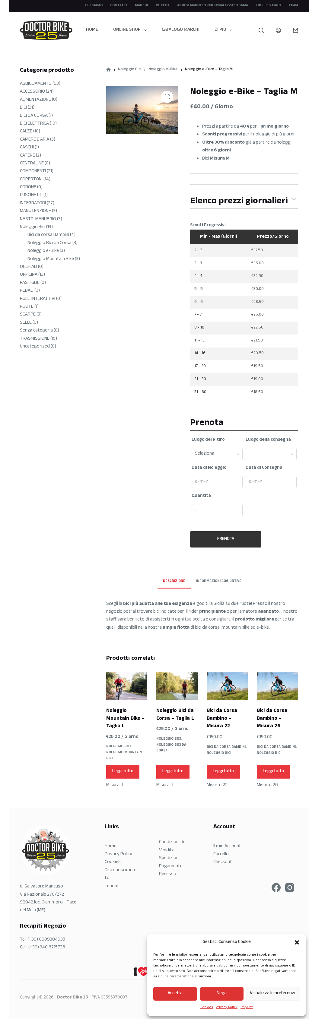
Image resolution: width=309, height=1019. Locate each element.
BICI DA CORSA (34, 116)
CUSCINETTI (31, 195)
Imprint (247, 1008)
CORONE (28, 187)
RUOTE (26, 307)
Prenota (225, 539)
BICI (23, 108)
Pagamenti (170, 866)
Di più (220, 30)
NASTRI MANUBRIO (38, 219)
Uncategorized (35, 347)
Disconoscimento (120, 874)
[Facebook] (276, 887)
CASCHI (27, 148)
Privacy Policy (226, 1008)
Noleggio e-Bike (43, 251)
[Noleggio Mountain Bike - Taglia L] (126, 686)
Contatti (118, 6)
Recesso (167, 874)
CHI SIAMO (94, 6)
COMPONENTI (33, 171)
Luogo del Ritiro (208, 440)
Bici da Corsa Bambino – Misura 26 (272, 719)
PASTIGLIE (30, 283)
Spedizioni (169, 858)
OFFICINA (28, 275)
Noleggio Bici (118, 747)
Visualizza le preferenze (273, 993)
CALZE (26, 132)
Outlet (163, 6)
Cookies (206, 1008)
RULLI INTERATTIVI (37, 299)
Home (92, 30)
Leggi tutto (122, 771)
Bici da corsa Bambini (226, 747)
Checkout (222, 862)
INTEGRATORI (33, 203)
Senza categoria (36, 331)
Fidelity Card (268, 6)
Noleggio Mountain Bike (124, 756)
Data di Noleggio (209, 468)
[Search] (261, 30)
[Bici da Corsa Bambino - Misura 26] (277, 686)
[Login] (278, 30)
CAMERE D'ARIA (34, 140)
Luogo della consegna (268, 440)
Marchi (141, 6)
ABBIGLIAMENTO (36, 84)
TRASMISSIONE (34, 339)
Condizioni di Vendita (171, 846)
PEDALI (26, 291)
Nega (222, 993)
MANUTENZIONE (35, 211)
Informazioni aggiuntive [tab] (218, 581)
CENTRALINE (32, 164)
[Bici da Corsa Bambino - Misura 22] (227, 686)
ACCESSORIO (32, 92)
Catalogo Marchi (180, 30)
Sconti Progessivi (208, 225)
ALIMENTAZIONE (35, 100)
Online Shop (127, 30)
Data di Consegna (264, 468)
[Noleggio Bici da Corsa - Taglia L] (176, 686)
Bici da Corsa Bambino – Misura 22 (222, 719)
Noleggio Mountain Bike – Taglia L (125, 719)
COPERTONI (31, 180)
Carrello (221, 854)
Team (293, 6)
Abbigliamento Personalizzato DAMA (212, 6)
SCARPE (28, 315)
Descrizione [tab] (174, 581)
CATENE (27, 156)
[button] (297, 942)
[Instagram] (289, 887)
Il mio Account (227, 847)
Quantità (201, 496)
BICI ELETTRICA (34, 124)
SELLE (26, 323)
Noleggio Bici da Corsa (171, 748)
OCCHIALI (28, 267)
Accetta (175, 993)
